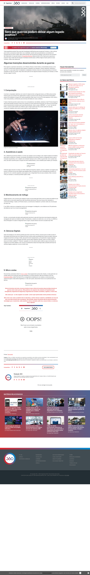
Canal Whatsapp (57, 456)
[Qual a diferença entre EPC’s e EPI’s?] (63, 180)
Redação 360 (18, 374)
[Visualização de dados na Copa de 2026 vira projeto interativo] (63, 156)
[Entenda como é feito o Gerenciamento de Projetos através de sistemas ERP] (63, 187)
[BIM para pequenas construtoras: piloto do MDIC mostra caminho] (63, 149)
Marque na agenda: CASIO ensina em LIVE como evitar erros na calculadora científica (76, 85)
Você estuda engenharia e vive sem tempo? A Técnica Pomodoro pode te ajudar (77, 170)
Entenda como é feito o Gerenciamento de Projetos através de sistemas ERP (77, 186)
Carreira (38, 3)
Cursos (63, 3)
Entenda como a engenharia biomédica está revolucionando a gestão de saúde (76, 193)
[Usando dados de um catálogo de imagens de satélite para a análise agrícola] (63, 110)
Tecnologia (31, 3)
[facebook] (12, 43)
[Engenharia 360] (13, 3)
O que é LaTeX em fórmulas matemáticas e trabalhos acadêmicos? (75, 139)
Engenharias (24, 3)
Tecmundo (10, 354)
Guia (67, 3)
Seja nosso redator (58, 460)
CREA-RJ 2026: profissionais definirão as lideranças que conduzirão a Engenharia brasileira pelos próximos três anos (55, 428)
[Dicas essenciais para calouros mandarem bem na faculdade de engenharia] (63, 164)
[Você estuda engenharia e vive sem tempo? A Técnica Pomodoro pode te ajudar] (63, 172)
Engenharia (39, 454)
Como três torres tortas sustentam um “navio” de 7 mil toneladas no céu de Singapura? (76, 124)
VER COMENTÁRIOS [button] (48, 367)
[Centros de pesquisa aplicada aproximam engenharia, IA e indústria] (63, 118)
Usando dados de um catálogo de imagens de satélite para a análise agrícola (76, 108)
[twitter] (14, 43)
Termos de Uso (73, 463)
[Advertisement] (31, 81)
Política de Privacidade (47, 572)
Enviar (84, 75)
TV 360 (20, 454)
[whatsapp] (17, 43)
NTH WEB (67, 475)
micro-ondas (24, 274)
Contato (71, 458)
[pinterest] (24, 43)
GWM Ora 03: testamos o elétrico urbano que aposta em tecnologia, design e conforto (76, 428)
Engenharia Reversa (27, 56)
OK (80, 572)
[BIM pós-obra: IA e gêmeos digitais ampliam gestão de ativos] (63, 133)
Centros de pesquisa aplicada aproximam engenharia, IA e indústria (75, 116)
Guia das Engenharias (58, 454)
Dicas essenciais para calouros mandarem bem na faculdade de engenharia (76, 163)
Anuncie (71, 460)
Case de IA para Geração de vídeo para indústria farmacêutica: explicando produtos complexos (76, 93)
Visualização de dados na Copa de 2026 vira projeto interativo (12, 427)
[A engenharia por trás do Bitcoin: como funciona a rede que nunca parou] (63, 102)
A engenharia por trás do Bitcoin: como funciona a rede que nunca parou (76, 101)
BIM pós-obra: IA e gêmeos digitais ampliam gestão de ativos (76, 409)
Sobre (71, 454)
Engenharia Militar (8, 277)
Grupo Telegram (57, 458)
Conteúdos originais (24, 458)
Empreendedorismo (45, 3)
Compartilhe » (7, 43)
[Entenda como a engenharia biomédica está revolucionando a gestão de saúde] (63, 195)
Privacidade (72, 465)
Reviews (58, 3)
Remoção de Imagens (74, 456)
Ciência (53, 3)
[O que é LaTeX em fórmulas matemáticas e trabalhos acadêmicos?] (63, 141)
